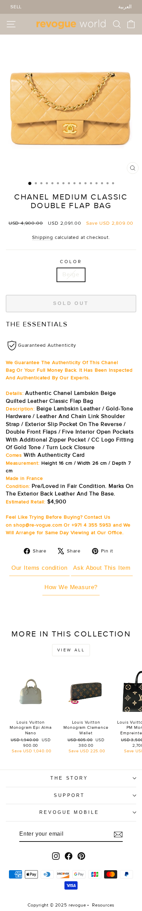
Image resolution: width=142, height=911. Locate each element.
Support (69, 795)
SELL (16, 7)
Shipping (42, 237)
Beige (70, 274)
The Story (69, 778)
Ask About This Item (102, 568)
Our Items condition (39, 568)
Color (71, 261)
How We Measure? (71, 587)
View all (71, 650)
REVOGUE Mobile (69, 812)
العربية (125, 7)
